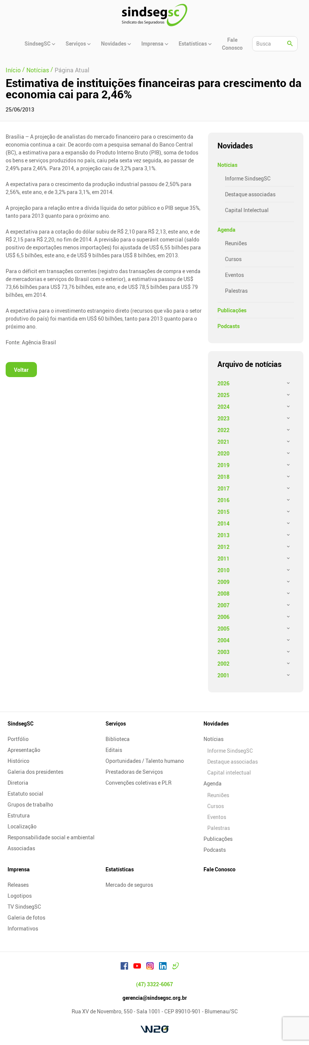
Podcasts (228, 326)
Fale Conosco (219, 869)
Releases (18, 884)
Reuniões (236, 243)
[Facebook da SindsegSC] (124, 967)
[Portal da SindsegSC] (175, 967)
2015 (223, 511)
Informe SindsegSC (248, 178)
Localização (22, 826)
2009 (223, 581)
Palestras (236, 290)
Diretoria (18, 782)
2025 (223, 395)
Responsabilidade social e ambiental (51, 837)
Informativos (23, 928)
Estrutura (19, 815)
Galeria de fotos (26, 917)
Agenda (226, 229)
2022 (223, 430)
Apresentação (24, 749)
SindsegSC (21, 723)
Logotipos (20, 895)
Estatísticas (120, 869)
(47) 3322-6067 (154, 984)
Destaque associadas (250, 194)
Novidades (216, 723)
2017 (223, 488)
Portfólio (18, 738)
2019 (223, 465)
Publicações (231, 310)
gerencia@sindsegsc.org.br (154, 997)
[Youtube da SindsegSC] (137, 967)
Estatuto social (25, 793)
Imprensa (19, 869)
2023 (223, 418)
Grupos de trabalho (30, 804)
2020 (223, 453)
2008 (223, 593)
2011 (223, 558)
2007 (223, 605)
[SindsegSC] (154, 15)
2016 (223, 500)
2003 (223, 651)
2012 (223, 546)
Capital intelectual (229, 772)
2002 (223, 663)
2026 (223, 383)
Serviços (116, 723)
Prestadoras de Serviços (134, 771)
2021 (223, 441)
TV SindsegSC (24, 906)
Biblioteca (118, 738)
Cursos (233, 259)
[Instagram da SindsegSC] (150, 967)
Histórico (18, 760)
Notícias (227, 164)
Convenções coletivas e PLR (138, 782)
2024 (223, 406)
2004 (223, 640)
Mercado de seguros (129, 884)
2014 (223, 523)
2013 (223, 535)
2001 (223, 675)
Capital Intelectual (247, 210)
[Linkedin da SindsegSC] (163, 967)
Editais (114, 749)
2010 (223, 570)
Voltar (21, 369)
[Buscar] (290, 43)
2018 (223, 476)
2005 (223, 628)
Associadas (21, 848)
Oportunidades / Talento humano (145, 760)
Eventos (234, 274)
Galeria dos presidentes (35, 771)
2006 (223, 616)
